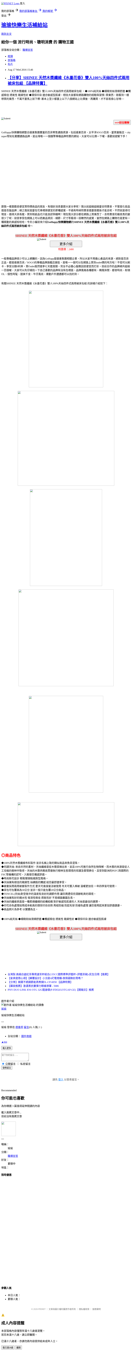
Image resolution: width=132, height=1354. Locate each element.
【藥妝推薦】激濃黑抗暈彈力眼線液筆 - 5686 (33, 986)
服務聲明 (96, 1309)
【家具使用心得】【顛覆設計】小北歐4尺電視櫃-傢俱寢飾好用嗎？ (45, 978)
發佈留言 (7, 1068)
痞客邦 (19, 1027)
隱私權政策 (84, 1309)
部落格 (11, 60)
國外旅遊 (26, 1036)
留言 (26, 1027)
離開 (18, 1347)
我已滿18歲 (8, 1347)
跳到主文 (6, 34)
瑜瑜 (3, 1008)
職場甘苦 (28, 50)
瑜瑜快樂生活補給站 (24, 25)
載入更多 (7, 1048)
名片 (10, 64)
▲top (4, 1041)
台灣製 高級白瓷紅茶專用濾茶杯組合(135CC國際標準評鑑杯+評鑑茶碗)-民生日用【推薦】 (59, 974)
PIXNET (42, 1309)
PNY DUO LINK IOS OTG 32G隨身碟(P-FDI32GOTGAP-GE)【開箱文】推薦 (51, 989)
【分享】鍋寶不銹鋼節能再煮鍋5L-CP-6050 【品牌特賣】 (40, 982)
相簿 (10, 56)
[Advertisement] (39, 166)
